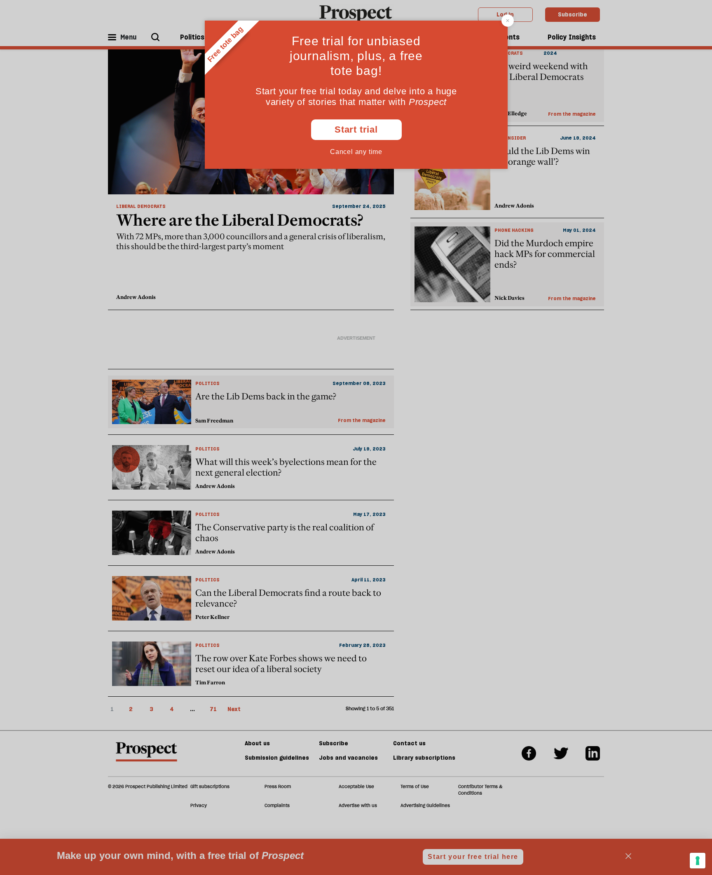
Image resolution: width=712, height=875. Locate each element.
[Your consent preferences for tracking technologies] (697, 860)
